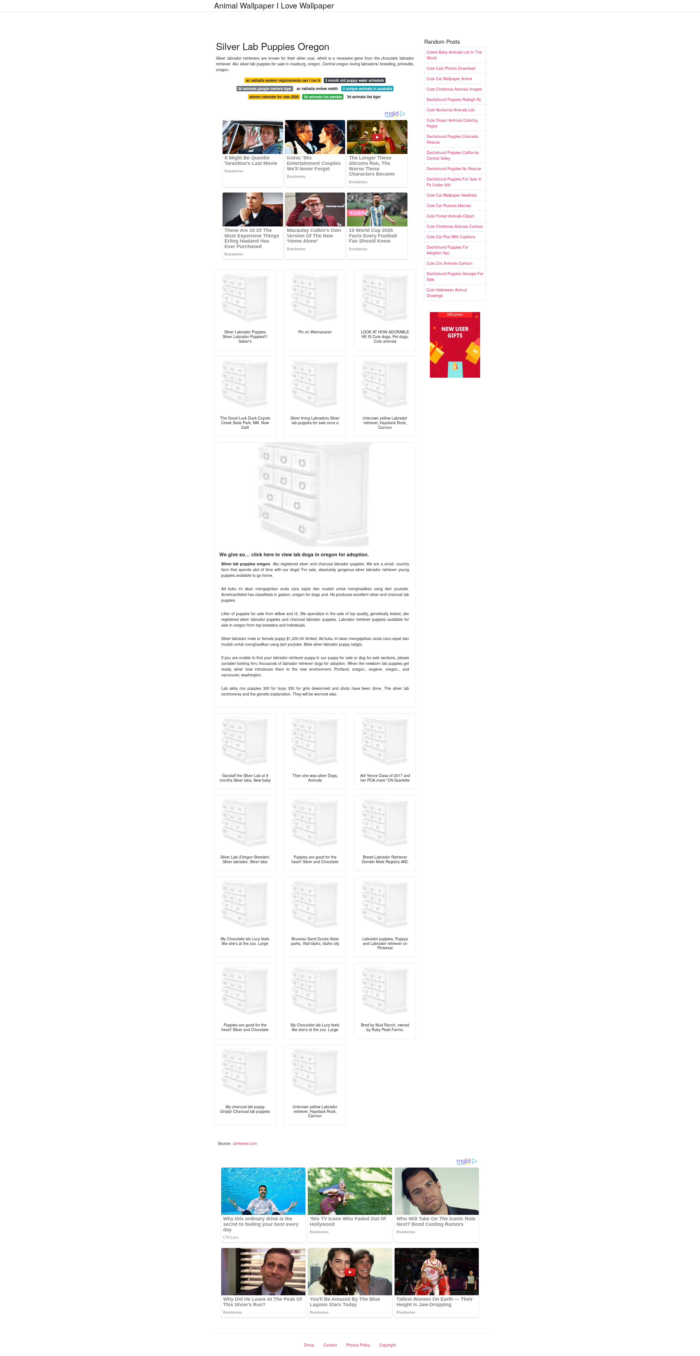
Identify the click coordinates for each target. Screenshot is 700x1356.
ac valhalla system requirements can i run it (283, 80)
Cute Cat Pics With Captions (451, 236)
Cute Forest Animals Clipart (450, 216)
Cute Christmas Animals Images (454, 89)
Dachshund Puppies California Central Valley (453, 155)
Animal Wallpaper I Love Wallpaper (274, 5)
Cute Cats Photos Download (451, 68)
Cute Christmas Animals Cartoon (455, 226)
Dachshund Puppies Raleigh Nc (454, 99)
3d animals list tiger (364, 96)
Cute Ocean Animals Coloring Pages (452, 123)
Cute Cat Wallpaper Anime (449, 78)
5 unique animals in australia (367, 88)
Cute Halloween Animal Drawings (447, 292)
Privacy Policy (358, 1345)
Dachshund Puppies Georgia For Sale (455, 276)
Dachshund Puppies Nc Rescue (454, 168)
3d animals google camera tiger (264, 88)
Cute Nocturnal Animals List (450, 109)
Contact (330, 1345)
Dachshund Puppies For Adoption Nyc (447, 249)
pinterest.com (245, 1143)
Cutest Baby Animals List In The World (454, 54)
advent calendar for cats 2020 (274, 96)
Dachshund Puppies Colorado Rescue (452, 139)
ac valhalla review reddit (317, 88)
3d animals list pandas (323, 96)
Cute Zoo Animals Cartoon (449, 263)
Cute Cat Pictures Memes (449, 205)
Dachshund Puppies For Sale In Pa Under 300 (454, 181)
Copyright (387, 1345)
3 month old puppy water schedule (354, 80)
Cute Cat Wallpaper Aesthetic (452, 195)
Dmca (309, 1345)
